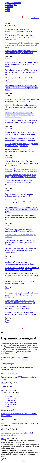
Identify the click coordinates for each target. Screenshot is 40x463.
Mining (7, 190)
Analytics (8, 225)
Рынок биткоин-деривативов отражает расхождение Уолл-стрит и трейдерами (20, 139)
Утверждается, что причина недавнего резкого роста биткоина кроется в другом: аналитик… (21, 243)
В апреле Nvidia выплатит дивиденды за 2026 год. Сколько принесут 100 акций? (20, 133)
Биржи (7, 322)
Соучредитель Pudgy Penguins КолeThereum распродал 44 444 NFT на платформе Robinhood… (21, 295)
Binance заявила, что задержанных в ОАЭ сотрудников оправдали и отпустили (21, 52)
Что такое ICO (6, 387)
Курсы (7, 320)
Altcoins (8, 95)
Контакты (9, 7)
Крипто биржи (11, 5)
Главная (8, 23)
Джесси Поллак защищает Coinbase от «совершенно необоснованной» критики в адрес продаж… (21, 163)
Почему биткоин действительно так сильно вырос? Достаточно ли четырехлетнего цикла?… (21, 64)
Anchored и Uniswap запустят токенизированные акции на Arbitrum (19, 263)
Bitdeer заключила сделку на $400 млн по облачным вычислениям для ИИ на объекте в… (21, 217)
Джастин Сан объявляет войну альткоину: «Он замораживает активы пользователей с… (21, 107)
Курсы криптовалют (13, 3)
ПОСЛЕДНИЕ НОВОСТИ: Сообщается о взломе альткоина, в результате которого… (21, 122)
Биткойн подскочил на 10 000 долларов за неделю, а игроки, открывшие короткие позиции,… (21, 72)
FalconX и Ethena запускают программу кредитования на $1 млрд (20, 282)
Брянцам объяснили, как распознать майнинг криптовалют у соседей (19, 195)
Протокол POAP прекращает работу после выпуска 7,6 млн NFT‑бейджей (21, 307)
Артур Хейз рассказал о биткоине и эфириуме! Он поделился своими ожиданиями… (18, 182)
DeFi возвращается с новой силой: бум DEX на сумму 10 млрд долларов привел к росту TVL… (22, 275)
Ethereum (8, 157)
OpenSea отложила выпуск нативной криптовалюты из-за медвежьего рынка (20, 150)
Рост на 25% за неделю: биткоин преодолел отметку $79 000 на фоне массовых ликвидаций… (21, 250)
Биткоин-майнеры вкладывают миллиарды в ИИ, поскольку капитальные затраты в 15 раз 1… (21, 210)
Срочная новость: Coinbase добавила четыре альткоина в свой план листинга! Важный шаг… (22, 45)
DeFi (7, 258)
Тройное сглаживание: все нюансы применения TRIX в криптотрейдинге (19, 230)
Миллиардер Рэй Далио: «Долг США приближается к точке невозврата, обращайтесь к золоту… (19, 80)
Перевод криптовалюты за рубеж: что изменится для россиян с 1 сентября (19, 30)
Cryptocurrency (10, 25)
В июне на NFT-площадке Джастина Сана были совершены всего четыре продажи (21, 313)
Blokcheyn (9, 128)
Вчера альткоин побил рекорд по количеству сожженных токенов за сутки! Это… (22, 100)
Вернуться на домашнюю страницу (14, 357)
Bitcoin (7, 58)
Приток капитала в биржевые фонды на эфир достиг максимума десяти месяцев (20, 176)
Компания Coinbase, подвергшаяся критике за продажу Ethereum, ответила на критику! (21, 170)
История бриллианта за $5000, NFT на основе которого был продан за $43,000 (20, 302)
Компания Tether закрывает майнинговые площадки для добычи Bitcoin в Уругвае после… (21, 202)
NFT (7, 289)
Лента (7, 9)
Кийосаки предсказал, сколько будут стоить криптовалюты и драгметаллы (21, 145)
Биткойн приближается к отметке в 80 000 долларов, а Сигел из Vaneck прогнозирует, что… (21, 88)
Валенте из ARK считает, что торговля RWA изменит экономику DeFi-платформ (22, 269)
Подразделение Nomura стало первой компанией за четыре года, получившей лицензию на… (20, 37)
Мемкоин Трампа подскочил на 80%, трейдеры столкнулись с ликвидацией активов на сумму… (19, 115)
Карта (7, 11)
